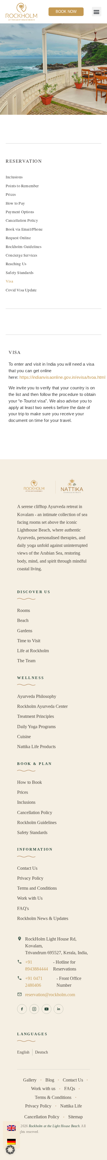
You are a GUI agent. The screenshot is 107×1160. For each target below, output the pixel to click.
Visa (9, 281)
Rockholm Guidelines (23, 246)
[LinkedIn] (58, 1009)
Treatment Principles (35, 716)
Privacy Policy (30, 878)
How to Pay (15, 203)
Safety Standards (19, 272)
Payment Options (20, 211)
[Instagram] (34, 1009)
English (23, 1052)
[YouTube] (46, 1009)
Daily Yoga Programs (36, 726)
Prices (11, 194)
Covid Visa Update (21, 290)
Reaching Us (16, 263)
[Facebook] (22, 1009)
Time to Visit (28, 640)
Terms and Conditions (37, 888)
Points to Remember (22, 185)
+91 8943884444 (36, 965)
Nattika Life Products (36, 746)
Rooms (23, 610)
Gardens (24, 630)
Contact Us (27, 868)
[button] (96, 11)
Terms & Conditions (53, 1097)
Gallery (30, 1080)
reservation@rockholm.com (50, 994)
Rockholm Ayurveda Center (42, 706)
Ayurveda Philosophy (36, 696)
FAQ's (23, 908)
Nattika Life (71, 1105)
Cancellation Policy (22, 220)
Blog (49, 1080)
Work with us (43, 1088)
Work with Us (30, 898)
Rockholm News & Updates (42, 918)
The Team (26, 660)
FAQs (69, 1088)
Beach (23, 620)
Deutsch (41, 1052)
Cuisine (24, 736)
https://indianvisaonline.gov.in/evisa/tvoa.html (62, 377)
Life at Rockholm (33, 650)
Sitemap (75, 1116)
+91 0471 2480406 (34, 982)
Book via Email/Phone (24, 229)
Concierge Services (21, 255)
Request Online (18, 237)
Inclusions (14, 177)
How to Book (29, 782)
